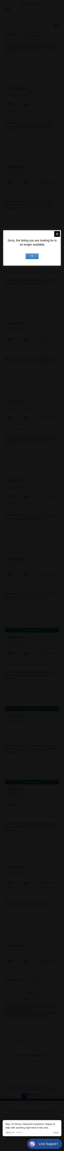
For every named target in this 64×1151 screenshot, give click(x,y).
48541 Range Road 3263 (21, 564)
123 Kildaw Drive (17, 643)
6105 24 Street (20, 408)
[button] (17, 1076)
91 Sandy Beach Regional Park (24, 94)
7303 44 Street (25, 721)
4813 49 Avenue (29, 795)
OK (32, 256)
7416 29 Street (25, 172)
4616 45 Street (25, 873)
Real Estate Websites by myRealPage (39, 1090)
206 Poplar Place (17, 951)
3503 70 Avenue (25, 486)
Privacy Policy (14, 1090)
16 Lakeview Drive (17, 329)
